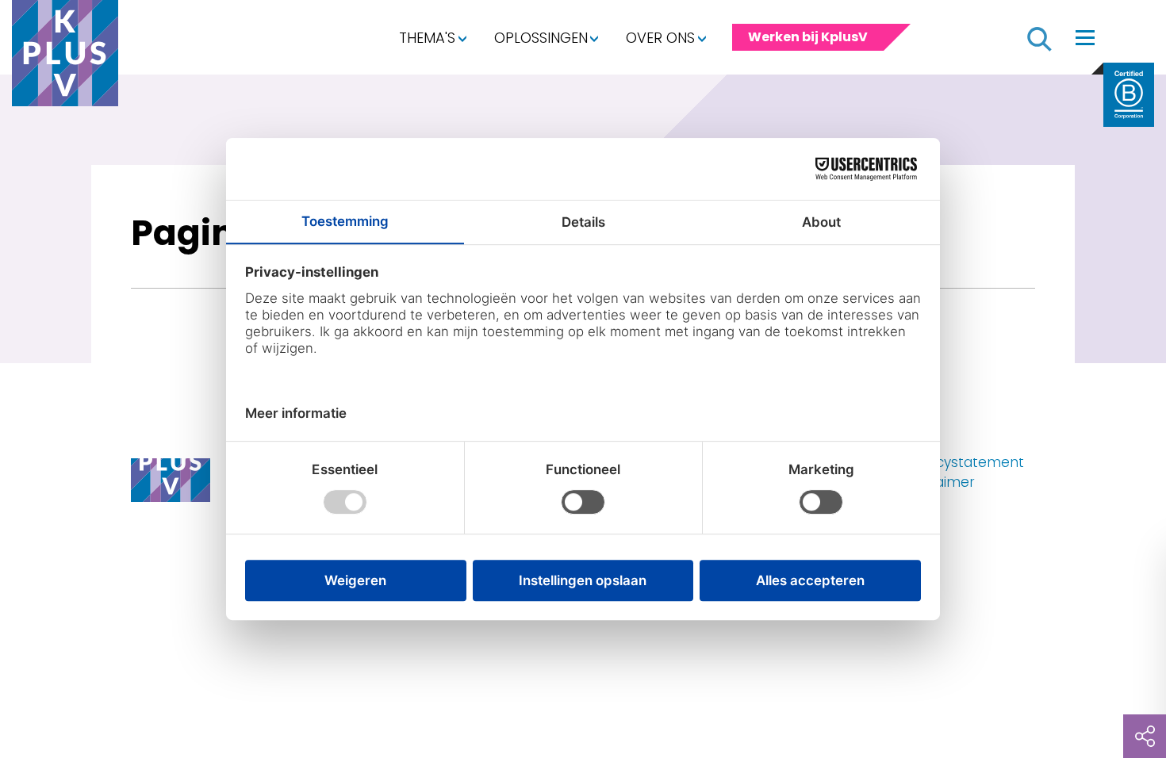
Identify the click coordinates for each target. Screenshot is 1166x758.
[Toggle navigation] (1085, 37)
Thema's (427, 38)
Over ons (660, 38)
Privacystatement (964, 462)
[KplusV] (65, 57)
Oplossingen (541, 38)
